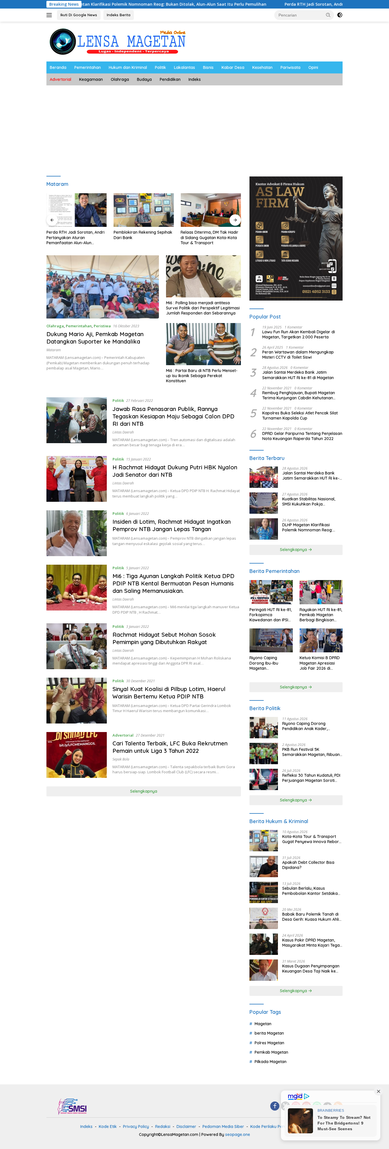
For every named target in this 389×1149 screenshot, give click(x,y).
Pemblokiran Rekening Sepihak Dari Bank (79, 235)
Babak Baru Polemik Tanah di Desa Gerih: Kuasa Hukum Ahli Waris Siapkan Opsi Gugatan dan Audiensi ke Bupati (310, 917)
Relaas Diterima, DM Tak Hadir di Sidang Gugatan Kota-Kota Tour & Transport (146, 237)
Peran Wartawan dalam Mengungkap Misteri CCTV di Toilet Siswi (298, 355)
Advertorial (60, 79)
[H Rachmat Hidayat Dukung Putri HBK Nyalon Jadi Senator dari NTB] (76, 479)
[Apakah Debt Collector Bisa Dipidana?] (263, 866)
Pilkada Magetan (270, 1061)
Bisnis (208, 67)
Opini (313, 67)
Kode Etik (108, 1126)
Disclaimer (186, 1126)
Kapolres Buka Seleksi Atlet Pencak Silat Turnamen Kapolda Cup (300, 415)
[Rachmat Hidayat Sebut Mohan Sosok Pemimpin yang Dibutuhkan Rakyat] (76, 646)
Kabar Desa (233, 67)
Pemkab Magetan (271, 1052)
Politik (160, 67)
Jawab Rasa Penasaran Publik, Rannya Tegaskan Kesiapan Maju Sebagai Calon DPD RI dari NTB (173, 416)
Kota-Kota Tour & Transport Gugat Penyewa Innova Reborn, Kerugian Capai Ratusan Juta (312, 839)
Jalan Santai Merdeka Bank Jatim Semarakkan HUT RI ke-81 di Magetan (298, 375)
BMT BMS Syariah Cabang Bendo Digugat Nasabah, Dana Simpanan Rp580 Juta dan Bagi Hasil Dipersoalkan (213, 237)
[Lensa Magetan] (117, 41)
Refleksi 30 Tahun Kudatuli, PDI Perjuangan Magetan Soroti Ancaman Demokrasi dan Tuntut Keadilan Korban (311, 778)
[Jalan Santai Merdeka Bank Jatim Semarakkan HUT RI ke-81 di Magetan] (263, 477)
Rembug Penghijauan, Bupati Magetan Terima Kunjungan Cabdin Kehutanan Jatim (298, 395)
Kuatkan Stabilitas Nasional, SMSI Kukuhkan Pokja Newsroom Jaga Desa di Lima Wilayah (311, 501)
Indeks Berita (118, 15)
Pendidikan (170, 79)
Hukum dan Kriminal (128, 67)
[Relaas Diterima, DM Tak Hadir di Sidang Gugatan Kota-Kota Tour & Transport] (147, 210)
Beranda (58, 67)
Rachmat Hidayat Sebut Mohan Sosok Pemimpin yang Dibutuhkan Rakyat (164, 638)
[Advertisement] (194, 128)
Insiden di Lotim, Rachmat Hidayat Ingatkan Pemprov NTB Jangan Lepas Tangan (171, 525)
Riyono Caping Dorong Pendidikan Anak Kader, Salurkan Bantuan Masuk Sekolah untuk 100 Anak (305, 726)
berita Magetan (269, 1033)
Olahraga (120, 79)
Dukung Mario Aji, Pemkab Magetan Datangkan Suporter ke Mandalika (95, 337)
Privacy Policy (136, 1126)
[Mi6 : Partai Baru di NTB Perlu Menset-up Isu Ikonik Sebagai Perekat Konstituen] (203, 344)
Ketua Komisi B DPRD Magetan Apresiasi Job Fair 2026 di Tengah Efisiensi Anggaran (320, 663)
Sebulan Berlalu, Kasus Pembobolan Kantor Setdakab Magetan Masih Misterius (311, 891)
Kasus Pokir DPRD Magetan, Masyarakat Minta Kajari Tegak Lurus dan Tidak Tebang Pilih (312, 943)
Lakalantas (184, 67)
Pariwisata (290, 67)
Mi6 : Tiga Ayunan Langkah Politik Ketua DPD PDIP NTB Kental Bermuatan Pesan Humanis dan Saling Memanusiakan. (173, 583)
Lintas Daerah (123, 432)
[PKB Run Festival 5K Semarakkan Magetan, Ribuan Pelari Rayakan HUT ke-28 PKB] (263, 753)
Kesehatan (262, 67)
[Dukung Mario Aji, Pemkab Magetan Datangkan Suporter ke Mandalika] (102, 286)
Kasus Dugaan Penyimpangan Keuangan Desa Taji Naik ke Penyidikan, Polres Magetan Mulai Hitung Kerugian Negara (310, 968)
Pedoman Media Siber (223, 1126)
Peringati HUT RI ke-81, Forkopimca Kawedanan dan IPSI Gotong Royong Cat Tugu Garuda (270, 615)
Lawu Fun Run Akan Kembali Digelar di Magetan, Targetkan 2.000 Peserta (298, 334)
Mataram (53, 350)
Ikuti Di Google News (78, 15)
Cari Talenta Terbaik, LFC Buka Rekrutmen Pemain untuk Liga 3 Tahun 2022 (170, 747)
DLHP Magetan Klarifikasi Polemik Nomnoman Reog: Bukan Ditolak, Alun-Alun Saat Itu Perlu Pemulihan (120, 4)
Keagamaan (91, 79)
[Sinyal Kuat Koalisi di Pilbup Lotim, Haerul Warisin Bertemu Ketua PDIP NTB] (76, 700)
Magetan (263, 1023)
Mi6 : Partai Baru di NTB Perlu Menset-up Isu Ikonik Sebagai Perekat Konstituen (202, 375)
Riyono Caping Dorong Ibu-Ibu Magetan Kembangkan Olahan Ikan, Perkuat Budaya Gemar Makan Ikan (269, 663)
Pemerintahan (87, 67)
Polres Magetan (269, 1042)
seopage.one (237, 1134)
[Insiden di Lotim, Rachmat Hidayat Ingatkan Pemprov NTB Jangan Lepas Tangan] (76, 533)
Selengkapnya (143, 791)
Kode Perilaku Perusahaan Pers (280, 1126)
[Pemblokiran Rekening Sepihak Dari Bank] (80, 210)
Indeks (195, 79)
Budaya (144, 79)
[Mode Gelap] (340, 15)
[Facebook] (274, 1106)
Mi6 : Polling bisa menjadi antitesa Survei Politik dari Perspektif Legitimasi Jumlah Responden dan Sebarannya (203, 308)
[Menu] (50, 15)
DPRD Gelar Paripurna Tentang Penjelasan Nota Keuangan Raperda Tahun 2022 (302, 436)
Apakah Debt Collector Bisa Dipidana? (308, 865)
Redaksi (162, 1126)
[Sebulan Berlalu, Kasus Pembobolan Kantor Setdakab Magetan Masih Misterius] (263, 892)
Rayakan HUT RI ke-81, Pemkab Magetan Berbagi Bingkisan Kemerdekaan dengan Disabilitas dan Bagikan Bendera (321, 615)
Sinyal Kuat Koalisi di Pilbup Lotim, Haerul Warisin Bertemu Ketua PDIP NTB (169, 692)
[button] (328, 14)
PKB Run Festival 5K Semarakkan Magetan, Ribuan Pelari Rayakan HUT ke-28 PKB (311, 752)
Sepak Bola (120, 759)
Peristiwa (102, 325)
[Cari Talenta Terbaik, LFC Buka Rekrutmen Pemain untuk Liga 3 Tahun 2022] (76, 755)
